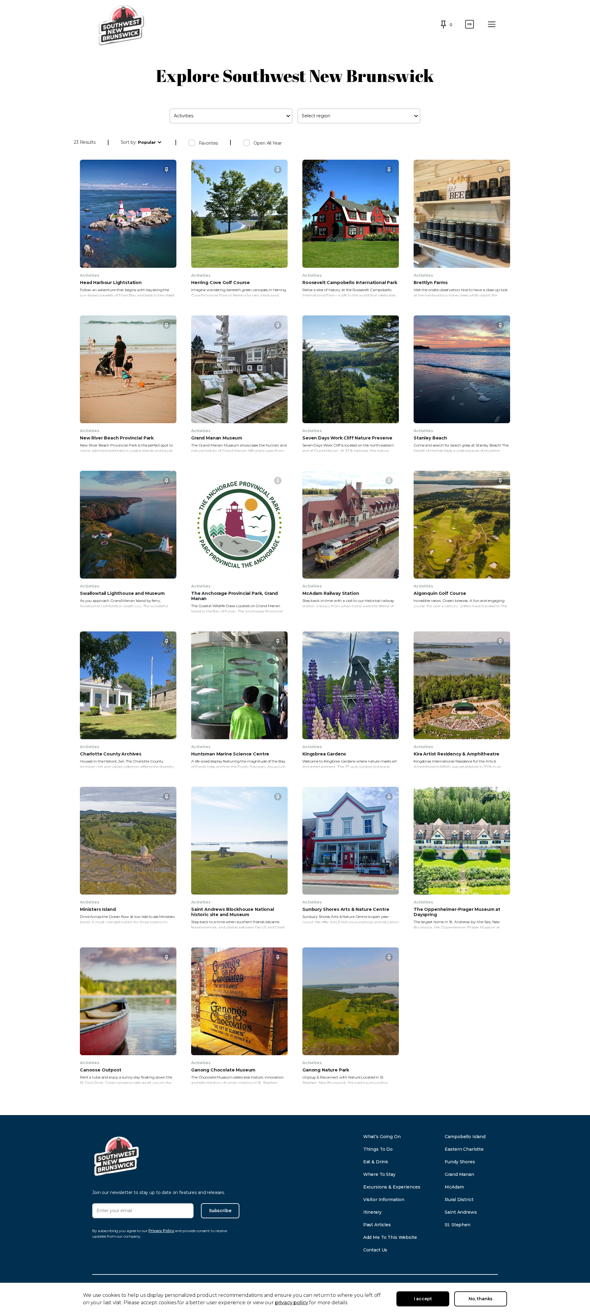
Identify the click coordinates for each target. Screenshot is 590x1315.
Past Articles (377, 1224)
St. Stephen (457, 1224)
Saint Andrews (461, 1212)
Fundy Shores (460, 1162)
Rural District (459, 1199)
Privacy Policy (161, 1230)
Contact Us (375, 1250)
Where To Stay (379, 1174)
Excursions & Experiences (391, 1187)
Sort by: (129, 142)
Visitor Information (383, 1199)
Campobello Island (465, 1136)
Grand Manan (459, 1174)
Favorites (208, 143)
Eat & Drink (375, 1162)
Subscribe (220, 1210)
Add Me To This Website (390, 1237)
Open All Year (267, 143)
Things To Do (378, 1149)
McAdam (454, 1187)
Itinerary (372, 1212)
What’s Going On (382, 1136)
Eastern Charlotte (464, 1149)
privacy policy (291, 1302)
